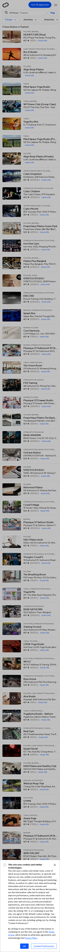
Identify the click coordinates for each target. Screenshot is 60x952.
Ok (24, 946)
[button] (55, 865)
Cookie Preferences (44, 946)
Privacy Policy (31, 938)
